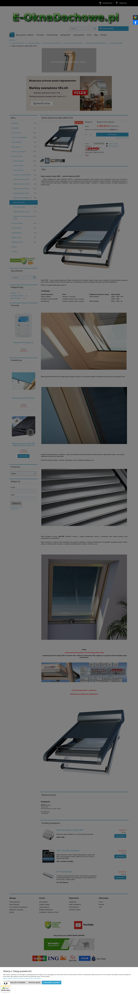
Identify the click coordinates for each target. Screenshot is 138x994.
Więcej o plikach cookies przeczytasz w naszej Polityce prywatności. (22, 978)
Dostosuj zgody (34, 982)
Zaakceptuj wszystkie (51, 982)
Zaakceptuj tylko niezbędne (15, 982)
